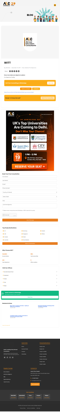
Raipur (5, 285)
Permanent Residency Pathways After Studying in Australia (46, 306)
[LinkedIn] (13, 357)
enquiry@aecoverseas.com (36, 380)
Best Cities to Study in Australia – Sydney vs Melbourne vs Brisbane (19, 306)
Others (43, 233)
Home (23, 346)
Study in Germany (43, 359)
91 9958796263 (35, 378)
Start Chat (50, 83)
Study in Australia (43, 354)
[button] (55, 5)
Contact (23, 351)
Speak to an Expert (26, 88)
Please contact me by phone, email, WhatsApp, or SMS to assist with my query (19, 210)
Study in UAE (42, 361)
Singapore (25, 233)
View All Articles (5, 325)
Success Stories (25, 349)
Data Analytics (6, 371)
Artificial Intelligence (8, 374)
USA (5, 233)
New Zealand (25, 67)
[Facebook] (7, 357)
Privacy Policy (22, 408)
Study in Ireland (43, 356)
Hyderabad (6, 275)
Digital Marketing (7, 379)
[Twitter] (5, 357)
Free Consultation (35, 384)
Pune (5, 282)
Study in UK (42, 349)
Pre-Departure (32, 67)
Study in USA (42, 346)
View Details (13, 397)
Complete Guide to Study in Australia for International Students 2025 (19, 316)
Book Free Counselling (47, 98)
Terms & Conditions (31, 408)
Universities (24, 354)
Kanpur (5, 278)
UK (5, 230)
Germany (25, 230)
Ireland (43, 230)
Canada (6, 236)
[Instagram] (10, 357)
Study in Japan (43, 364)
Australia (6, 239)
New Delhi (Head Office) (8, 271)
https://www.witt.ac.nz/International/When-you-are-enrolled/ (19, 92)
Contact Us (36, 88)
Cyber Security (7, 381)
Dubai (24, 236)
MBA (4, 376)
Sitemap (38, 408)
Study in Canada (43, 351)
